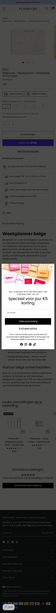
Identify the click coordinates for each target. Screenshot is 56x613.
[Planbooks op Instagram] (25, 345)
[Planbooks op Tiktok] (34, 345)
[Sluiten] (51, 267)
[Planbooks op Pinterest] (30, 345)
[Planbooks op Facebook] (21, 345)
